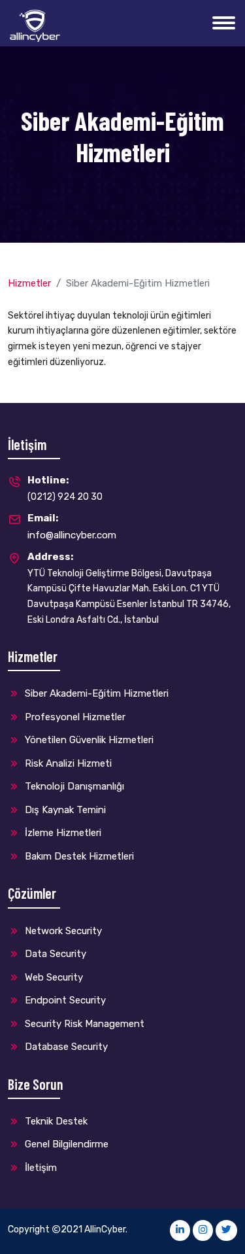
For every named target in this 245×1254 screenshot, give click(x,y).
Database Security (65, 1047)
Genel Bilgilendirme (65, 1144)
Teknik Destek (55, 1121)
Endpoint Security (64, 1000)
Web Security (52, 977)
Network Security (62, 931)
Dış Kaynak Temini (64, 810)
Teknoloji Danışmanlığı (73, 786)
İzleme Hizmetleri (61, 833)
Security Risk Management (83, 1024)
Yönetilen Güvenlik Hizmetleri (88, 740)
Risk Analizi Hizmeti (67, 763)
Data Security (54, 954)
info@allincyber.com (71, 526)
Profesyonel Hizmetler (73, 717)
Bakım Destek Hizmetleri (78, 856)
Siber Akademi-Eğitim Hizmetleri (95, 693)
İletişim (39, 1168)
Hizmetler (29, 283)
